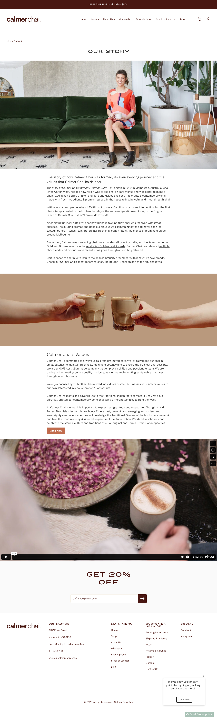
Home (83, 19)
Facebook (186, 630)
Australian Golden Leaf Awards (105, 246)
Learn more (184, 699)
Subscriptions (143, 19)
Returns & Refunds (156, 650)
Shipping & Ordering (156, 638)
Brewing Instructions (157, 632)
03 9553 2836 (56, 651)
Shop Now (56, 430)
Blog (182, 19)
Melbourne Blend (115, 261)
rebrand (138, 250)
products (73, 250)
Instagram (186, 636)
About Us (108, 19)
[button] (188, 714)
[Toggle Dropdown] (98, 19)
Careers (150, 663)
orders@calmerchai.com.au (63, 658)
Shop (94, 19)
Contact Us (152, 669)
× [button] (203, 676)
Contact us (102, 388)
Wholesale (125, 19)
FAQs (149, 644)
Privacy (150, 656)
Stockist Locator (165, 19)
